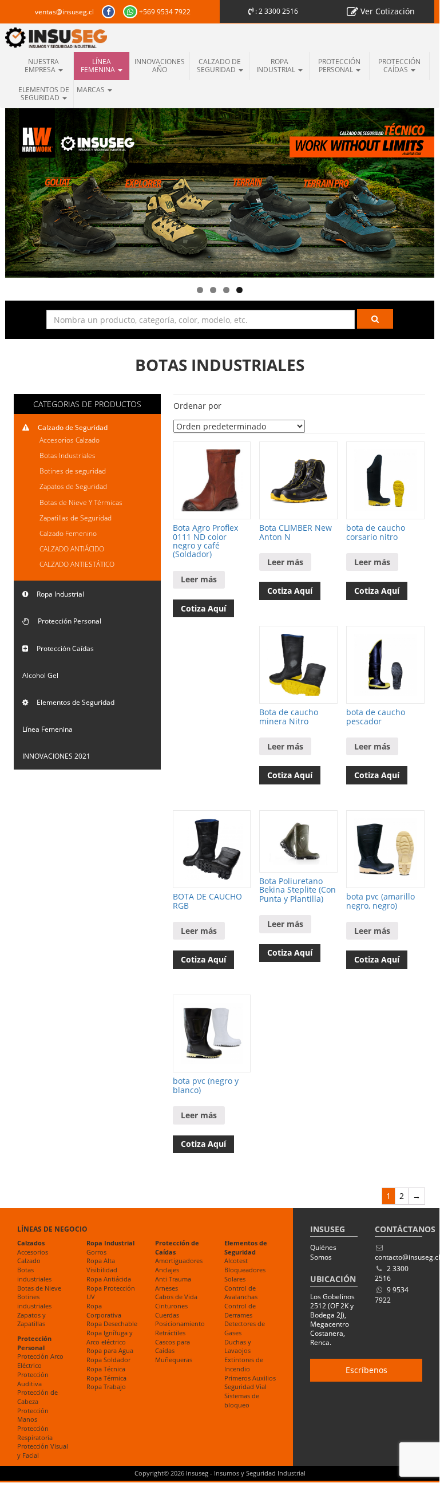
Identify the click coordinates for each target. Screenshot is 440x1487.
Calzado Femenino (68, 533)
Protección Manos (33, 1415)
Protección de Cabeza (37, 1397)
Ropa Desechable (111, 1323)
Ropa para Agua (109, 1350)
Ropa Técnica (105, 1368)
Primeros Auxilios (250, 1378)
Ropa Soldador (108, 1359)
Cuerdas (167, 1315)
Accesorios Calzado (69, 440)
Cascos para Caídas (172, 1346)
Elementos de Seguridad (43, 93)
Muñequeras (173, 1359)
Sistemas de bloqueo (241, 1400)
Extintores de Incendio (243, 1364)
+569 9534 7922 (164, 12)
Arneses (166, 1288)
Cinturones (171, 1305)
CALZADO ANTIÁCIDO (71, 549)
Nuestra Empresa (42, 65)
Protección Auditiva (33, 1379)
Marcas (91, 89)
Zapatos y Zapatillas (31, 1319)
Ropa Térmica (106, 1378)
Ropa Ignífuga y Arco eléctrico (109, 1337)
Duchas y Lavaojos (237, 1346)
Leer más (199, 579)
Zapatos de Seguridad (73, 486)
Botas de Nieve (39, 1288)
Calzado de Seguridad (219, 65)
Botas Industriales (67, 455)
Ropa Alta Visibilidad (101, 1265)
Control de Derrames (240, 1310)
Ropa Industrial (276, 65)
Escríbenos (366, 1369)
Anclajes (167, 1269)
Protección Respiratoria (35, 1433)
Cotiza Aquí (203, 608)
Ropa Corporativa (103, 1310)
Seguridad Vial (245, 1386)
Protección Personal (339, 65)
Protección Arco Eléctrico (40, 1361)
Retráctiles (170, 1332)
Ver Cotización (386, 11)
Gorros (96, 1252)
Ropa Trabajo (106, 1386)
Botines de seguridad (72, 471)
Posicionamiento (180, 1323)
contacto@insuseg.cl (407, 1257)
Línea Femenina (99, 65)
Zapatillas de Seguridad (75, 518)
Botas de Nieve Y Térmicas (80, 502)
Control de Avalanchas (240, 1292)
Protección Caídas (399, 65)
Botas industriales (34, 1274)
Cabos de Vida (176, 1296)
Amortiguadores (179, 1260)
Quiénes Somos (323, 1252)
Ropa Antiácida (108, 1279)
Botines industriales (34, 1301)
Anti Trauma (173, 1279)
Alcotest (236, 1260)
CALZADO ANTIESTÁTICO (76, 564)
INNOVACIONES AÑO (159, 65)
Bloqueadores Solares (244, 1274)
